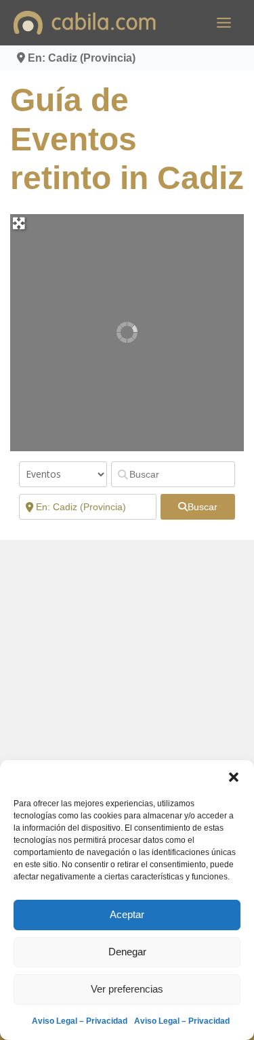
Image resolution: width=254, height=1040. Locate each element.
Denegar (127, 951)
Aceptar (127, 914)
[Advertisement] (127, 681)
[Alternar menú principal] (223, 22)
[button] (233, 777)
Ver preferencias (127, 989)
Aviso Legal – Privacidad (79, 1021)
